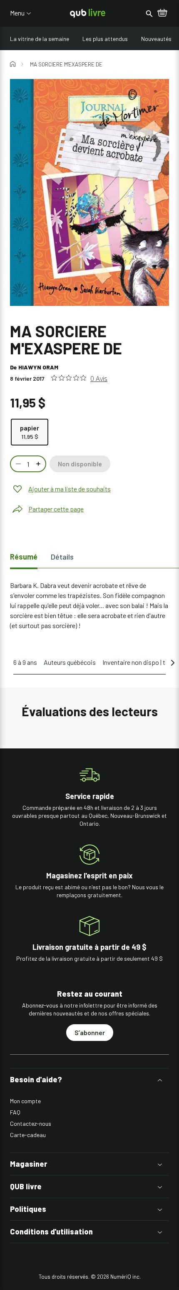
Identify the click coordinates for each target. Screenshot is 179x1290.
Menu (17, 13)
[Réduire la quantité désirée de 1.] (17, 463)
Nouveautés (156, 38)
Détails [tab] (62, 556)
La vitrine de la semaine (39, 38)
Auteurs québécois (70, 662)
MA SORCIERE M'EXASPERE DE (66, 64)
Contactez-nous (30, 1123)
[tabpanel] (89, 605)
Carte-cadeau (28, 1134)
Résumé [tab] (23, 556)
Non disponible (80, 464)
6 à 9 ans (25, 662)
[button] (89, 1080)
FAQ (15, 1112)
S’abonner (90, 1032)
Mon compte (25, 1100)
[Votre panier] (162, 13)
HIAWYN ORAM (38, 367)
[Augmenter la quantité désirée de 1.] (39, 463)
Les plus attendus (105, 38)
